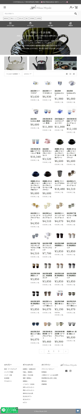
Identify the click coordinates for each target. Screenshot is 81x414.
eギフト (25, 402)
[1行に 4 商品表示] (74, 74)
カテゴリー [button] (8, 365)
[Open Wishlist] (78, 411)
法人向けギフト (27, 396)
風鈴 (27, 18)
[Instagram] (70, 370)
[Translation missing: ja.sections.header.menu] (4, 7)
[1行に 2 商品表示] (67, 74)
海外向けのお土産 (28, 393)
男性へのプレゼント (28, 390)
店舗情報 (44, 384)
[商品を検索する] (76, 14)
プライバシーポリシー (48, 369)
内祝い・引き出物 (28, 375)
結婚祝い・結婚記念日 (29, 369)
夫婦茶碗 (39, 18)
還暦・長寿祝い (27, 378)
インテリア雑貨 (8, 372)
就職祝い (25, 381)
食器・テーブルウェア (10, 369)
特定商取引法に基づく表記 (49, 378)
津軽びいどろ (13, 18)
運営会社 (44, 381)
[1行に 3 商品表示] (70, 74)
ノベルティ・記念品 (28, 384)
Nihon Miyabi (40, 411)
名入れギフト (26, 399)
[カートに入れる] (60, 85)
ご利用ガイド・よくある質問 (50, 375)
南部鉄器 (6, 18)
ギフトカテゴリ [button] (28, 365)
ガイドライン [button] (46, 365)
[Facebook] (66, 370)
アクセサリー (8, 381)
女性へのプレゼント (28, 387)
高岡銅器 (32, 18)
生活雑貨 (6, 378)
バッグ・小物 (8, 375)
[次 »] (65, 351)
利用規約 (44, 372)
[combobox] (40, 14)
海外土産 (21, 18)
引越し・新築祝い (28, 372)
